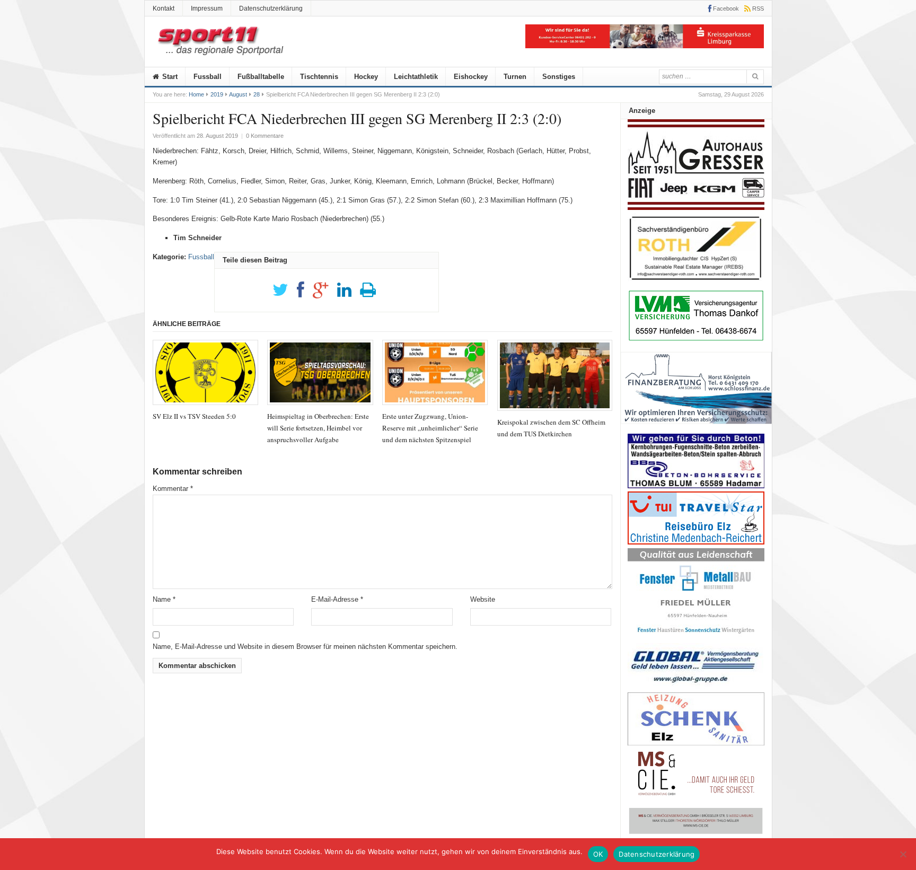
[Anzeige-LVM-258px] (696, 340)
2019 (216, 94)
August (238, 94)
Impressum (207, 8)
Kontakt (163, 8)
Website (482, 599)
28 (256, 94)
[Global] (696, 686)
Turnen (515, 77)
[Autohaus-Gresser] (696, 208)
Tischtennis (319, 77)
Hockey (366, 77)
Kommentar (173, 489)
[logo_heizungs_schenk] (696, 743)
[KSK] (644, 46)
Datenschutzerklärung (271, 8)
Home (196, 94)
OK (598, 854)
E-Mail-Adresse (337, 599)
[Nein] (902, 854)
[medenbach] (696, 542)
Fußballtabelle (260, 77)
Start (169, 77)
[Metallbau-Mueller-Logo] (696, 637)
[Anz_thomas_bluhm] (696, 486)
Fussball (207, 77)
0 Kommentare (265, 136)
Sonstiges (558, 77)
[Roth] (696, 283)
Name (164, 599)
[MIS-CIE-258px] (696, 834)
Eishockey (471, 77)
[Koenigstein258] (696, 428)
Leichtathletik (416, 77)
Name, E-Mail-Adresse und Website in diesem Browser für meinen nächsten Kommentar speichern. (305, 647)
